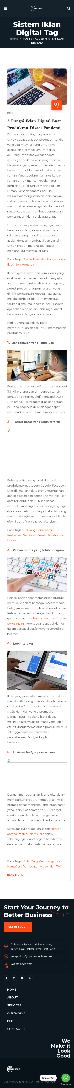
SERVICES (14, 1005)
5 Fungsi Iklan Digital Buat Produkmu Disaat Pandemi (34, 124)
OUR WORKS (16, 1013)
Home (14, 38)
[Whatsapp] (30, 978)
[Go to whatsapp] (65, 1078)
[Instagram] (14, 978)
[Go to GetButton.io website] (65, 1084)
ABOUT (12, 997)
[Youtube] (22, 978)
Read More (15, 874)
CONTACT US (17, 1029)
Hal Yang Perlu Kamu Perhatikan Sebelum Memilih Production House (35, 535)
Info (10, 113)
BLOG (11, 1021)
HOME (11, 989)
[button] (68, 8)
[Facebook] (6, 978)
